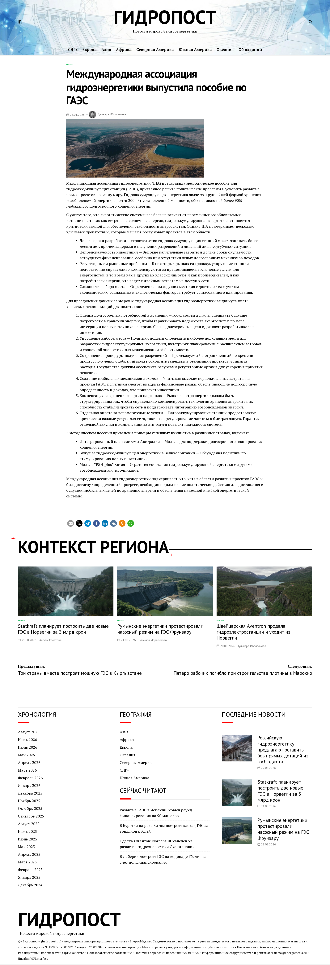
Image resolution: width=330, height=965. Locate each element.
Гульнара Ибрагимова (112, 114)
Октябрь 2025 (30, 808)
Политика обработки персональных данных (167, 953)
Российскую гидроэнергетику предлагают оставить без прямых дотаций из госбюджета (282, 749)
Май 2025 (26, 846)
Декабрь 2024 (30, 885)
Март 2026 (27, 770)
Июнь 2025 (27, 839)
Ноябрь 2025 (29, 800)
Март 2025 (27, 862)
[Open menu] (20, 22)
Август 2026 (29, 731)
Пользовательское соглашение (109, 953)
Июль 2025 (27, 831)
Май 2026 (26, 754)
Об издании (250, 49)
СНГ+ (73, 49)
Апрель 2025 (29, 854)
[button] (70, 523)
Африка (124, 49)
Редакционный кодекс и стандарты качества (51, 953)
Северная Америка (155, 49)
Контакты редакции (274, 947)
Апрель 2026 (29, 762)
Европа (89, 49)
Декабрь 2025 (30, 793)
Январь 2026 (29, 785)
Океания (225, 49)
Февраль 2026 (30, 777)
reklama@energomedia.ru (289, 953)
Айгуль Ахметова (50, 640)
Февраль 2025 (30, 869)
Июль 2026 (27, 739)
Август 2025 (29, 823)
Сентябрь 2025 (31, 816)
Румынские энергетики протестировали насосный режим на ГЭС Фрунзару (160, 629)
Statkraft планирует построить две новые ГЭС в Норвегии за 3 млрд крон (63, 629)
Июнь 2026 (27, 747)
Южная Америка (195, 49)
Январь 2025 (29, 877)
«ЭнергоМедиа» (139, 941)
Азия (106, 49)
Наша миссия (246, 947)
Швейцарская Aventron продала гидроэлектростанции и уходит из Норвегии (253, 632)
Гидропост (165, 17)
